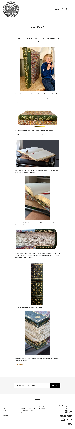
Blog (4, 408)
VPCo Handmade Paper (27, 410)
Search (4, 406)
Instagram (43, 406)
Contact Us (5, 415)
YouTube (43, 408)
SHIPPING (23, 406)
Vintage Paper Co (67, 406)
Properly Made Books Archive (28, 408)
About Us (5, 410)
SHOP (57, 9)
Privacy (4, 413)
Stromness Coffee (25, 413)
